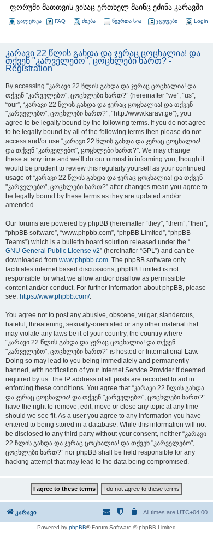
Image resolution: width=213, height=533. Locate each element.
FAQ (60, 21)
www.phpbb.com (83, 260)
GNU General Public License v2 (52, 251)
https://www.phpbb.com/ (55, 296)
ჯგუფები (166, 21)
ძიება (89, 21)
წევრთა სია (126, 21)
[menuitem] (196, 21)
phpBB (77, 527)
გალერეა (29, 21)
